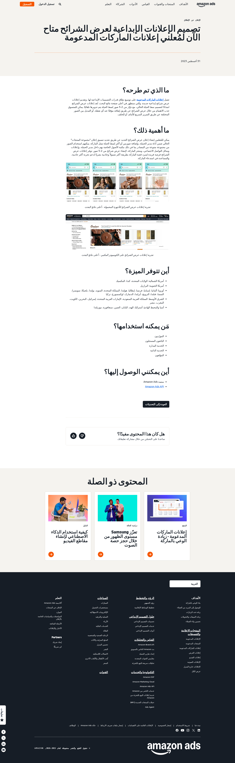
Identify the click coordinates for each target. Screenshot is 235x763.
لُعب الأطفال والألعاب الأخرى (96, 658)
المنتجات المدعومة (193, 643)
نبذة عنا (197, 725)
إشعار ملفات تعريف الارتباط (112, 725)
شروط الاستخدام (183, 725)
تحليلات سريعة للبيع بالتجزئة (143, 663)
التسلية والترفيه (102, 617)
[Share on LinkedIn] (3, 744)
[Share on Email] (3, 750)
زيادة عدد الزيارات (193, 612)
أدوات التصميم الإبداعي (145, 630)
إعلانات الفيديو (194, 657)
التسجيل (27, 4)
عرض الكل (196, 671)
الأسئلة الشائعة (56, 623)
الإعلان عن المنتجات (54, 607)
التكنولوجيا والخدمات (142, 672)
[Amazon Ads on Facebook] (177, 730)
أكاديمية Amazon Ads (53, 603)
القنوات (103, 672)
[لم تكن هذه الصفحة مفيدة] (82, 436)
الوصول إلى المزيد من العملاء (188, 607)
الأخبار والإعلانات (55, 628)
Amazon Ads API (154, 386)
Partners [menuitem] (57, 637)
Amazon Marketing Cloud (143, 681)
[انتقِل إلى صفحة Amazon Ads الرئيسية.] (173, 748)
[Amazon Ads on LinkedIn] (198, 730)
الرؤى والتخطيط (145, 598)
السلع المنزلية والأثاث (99, 640)
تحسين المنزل (102, 644)
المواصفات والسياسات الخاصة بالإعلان (50, 617)
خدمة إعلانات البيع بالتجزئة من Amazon (142, 696)
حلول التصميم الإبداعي (141, 616)
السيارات (104, 603)
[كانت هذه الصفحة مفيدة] (73, 436)
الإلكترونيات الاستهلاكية (99, 612)
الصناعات (102, 598)
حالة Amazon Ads (88, 725)
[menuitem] (186, 652)
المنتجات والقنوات (164, 4)
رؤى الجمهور (149, 603)
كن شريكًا (58, 647)
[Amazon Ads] (208, 4)
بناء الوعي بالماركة (193, 603)
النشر (106, 649)
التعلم (108, 4)
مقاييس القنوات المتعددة (144, 658)
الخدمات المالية (102, 626)
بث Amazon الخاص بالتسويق (142, 649)
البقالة (105, 630)
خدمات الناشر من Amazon (143, 691)
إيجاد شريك (57, 642)
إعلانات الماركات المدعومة (150, 99)
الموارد (59, 612)
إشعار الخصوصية (164, 725)
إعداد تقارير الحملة (146, 654)
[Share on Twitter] (3, 738)
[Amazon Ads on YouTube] (182, 730)
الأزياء (105, 621)
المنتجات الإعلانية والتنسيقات (190, 632)
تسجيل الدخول (46, 3)
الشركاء (120, 4)
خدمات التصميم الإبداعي (144, 626)
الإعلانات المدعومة (193, 639)
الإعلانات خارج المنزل (192, 666)
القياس (146, 4)
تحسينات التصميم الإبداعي (144, 621)
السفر (105, 663)
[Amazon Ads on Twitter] (193, 730)
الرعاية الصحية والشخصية (98, 635)
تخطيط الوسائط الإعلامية (144, 607)
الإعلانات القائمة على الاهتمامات (140, 725)
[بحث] (60, 4)
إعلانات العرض (194, 653)
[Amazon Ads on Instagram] (188, 730)
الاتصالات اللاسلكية (100, 654)
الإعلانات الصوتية (193, 662)
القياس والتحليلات (144, 639)
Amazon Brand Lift (146, 644)
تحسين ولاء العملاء (193, 621)
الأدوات (133, 4)
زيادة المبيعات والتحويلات (190, 617)
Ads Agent (149, 707)
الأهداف (183, 4)
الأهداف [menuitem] (195, 598)
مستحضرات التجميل (100, 607)
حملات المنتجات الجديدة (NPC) (142, 702)
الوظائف (72, 725)
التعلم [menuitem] (58, 598)
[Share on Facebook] (3, 732)
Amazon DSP (148, 677)
